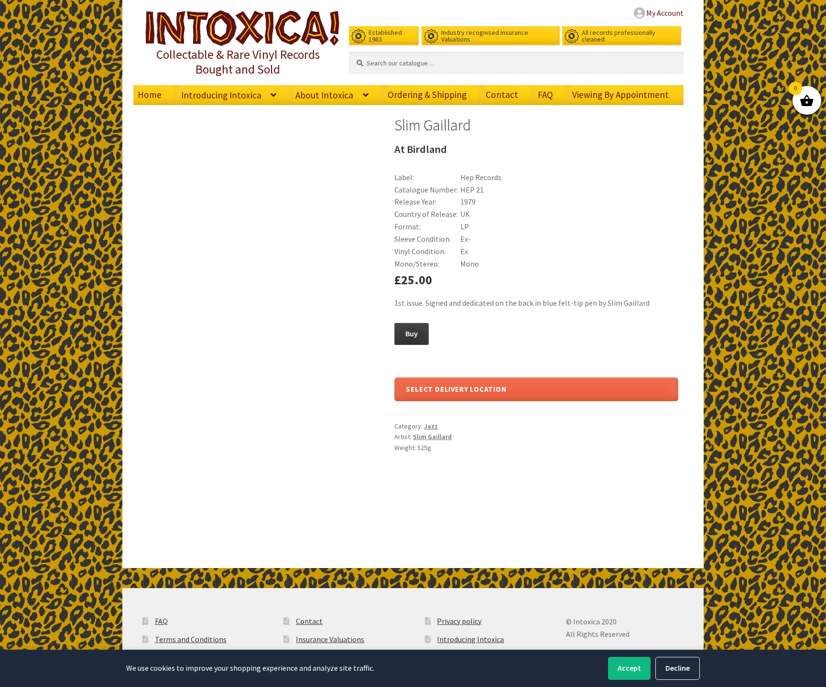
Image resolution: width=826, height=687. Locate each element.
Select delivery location (456, 389)
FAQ (545, 94)
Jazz (431, 426)
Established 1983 (385, 35)
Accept (629, 668)
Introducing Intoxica (221, 95)
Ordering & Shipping (427, 94)
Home (150, 94)
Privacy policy (459, 621)
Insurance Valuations (330, 639)
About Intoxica (324, 95)
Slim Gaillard (432, 436)
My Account (665, 13)
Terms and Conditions (191, 639)
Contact (502, 94)
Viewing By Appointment (620, 94)
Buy (411, 333)
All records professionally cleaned (618, 35)
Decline (677, 668)
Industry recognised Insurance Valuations (484, 35)
